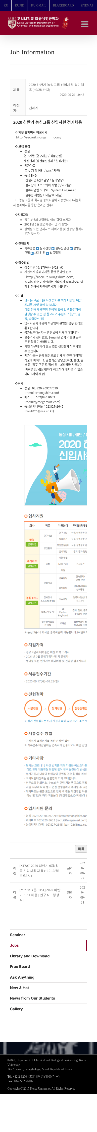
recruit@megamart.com (42, 402)
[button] (34, 108)
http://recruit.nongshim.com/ (37, 137)
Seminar (17, 934)
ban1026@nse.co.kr (39, 411)
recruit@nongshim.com (41, 392)
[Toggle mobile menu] (85, 24)
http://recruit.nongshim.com (49, 276)
